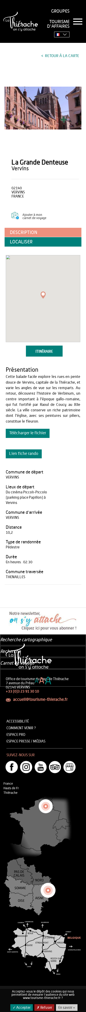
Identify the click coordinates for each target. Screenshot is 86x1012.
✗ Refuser (44, 1007)
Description (23, 232)
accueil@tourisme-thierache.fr (40, 700)
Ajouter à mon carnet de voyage (34, 216)
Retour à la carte (61, 56)
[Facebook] (12, 767)
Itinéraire (44, 351)
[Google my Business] (69, 767)
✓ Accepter (22, 1007)
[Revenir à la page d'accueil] (20, 21)
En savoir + (66, 1007)
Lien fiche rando (23, 454)
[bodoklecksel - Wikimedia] (43, 108)
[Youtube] (40, 767)
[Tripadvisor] (55, 767)
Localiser (21, 241)
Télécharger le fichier (27, 433)
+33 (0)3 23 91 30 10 (22, 691)
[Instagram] (26, 767)
